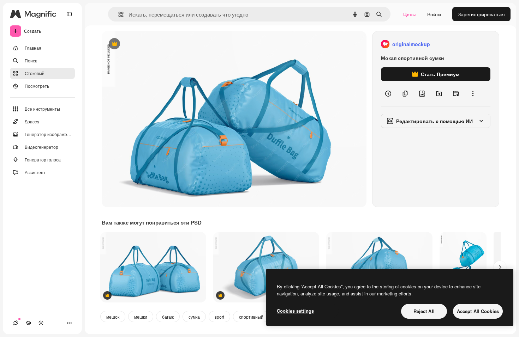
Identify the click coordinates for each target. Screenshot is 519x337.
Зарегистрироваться (481, 14)
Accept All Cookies (478, 311)
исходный (149, 44)
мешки (140, 317)
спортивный (251, 317)
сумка (194, 317)
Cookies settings (295, 310)
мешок (112, 317)
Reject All (424, 311)
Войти (434, 14)
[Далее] (500, 267)
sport (219, 317)
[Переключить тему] (41, 323)
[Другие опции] (473, 94)
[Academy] (28, 323)
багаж (168, 317)
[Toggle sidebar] (69, 14)
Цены (410, 14)
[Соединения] (15, 323)
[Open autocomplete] (118, 14)
